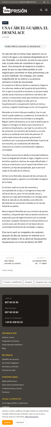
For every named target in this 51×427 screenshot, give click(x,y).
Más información (31, 417)
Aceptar (7, 422)
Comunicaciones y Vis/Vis (12, 388)
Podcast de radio (9, 370)
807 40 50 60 (11, 312)
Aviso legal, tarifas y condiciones (15, 403)
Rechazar (20, 422)
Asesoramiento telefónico (12, 344)
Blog (4, 348)
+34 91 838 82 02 (14, 322)
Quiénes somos (8, 337)
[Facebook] (44, 2)
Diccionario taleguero (10, 363)
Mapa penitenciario (9, 381)
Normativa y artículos (10, 366)
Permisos (6, 392)
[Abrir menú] (46, 10)
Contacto (5, 406)
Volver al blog (7, 270)
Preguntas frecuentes (10, 341)
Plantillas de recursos (10, 359)
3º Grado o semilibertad (12, 282)
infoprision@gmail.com (28, 2)
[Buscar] (41, 10)
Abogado (28, 282)
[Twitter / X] (48, 2)
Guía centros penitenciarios (13, 385)
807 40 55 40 (11, 302)
